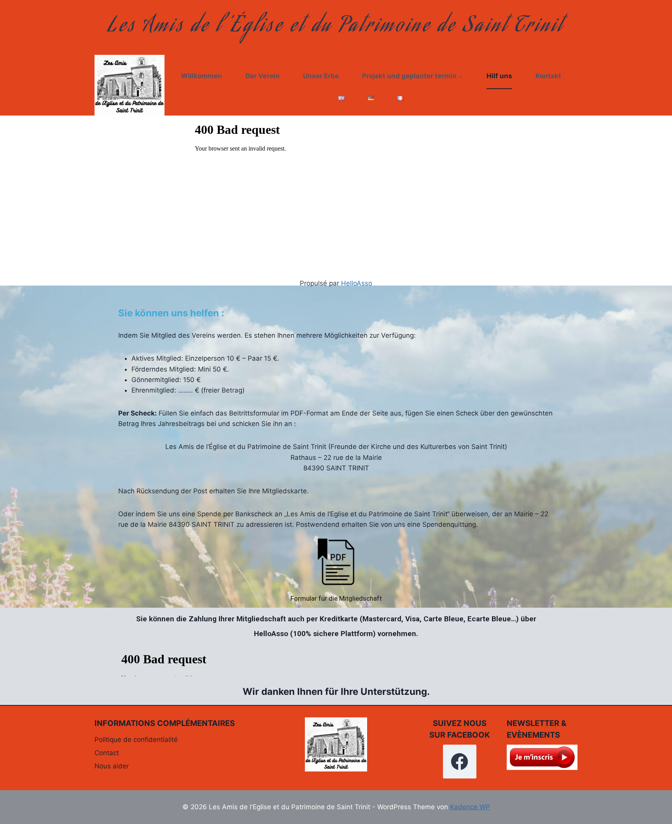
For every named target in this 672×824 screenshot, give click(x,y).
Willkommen (201, 76)
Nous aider (111, 766)
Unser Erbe (321, 76)
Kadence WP (470, 807)
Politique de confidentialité (136, 739)
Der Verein (262, 76)
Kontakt (548, 76)
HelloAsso (356, 283)
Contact (106, 753)
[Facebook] (459, 761)
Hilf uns (499, 76)
